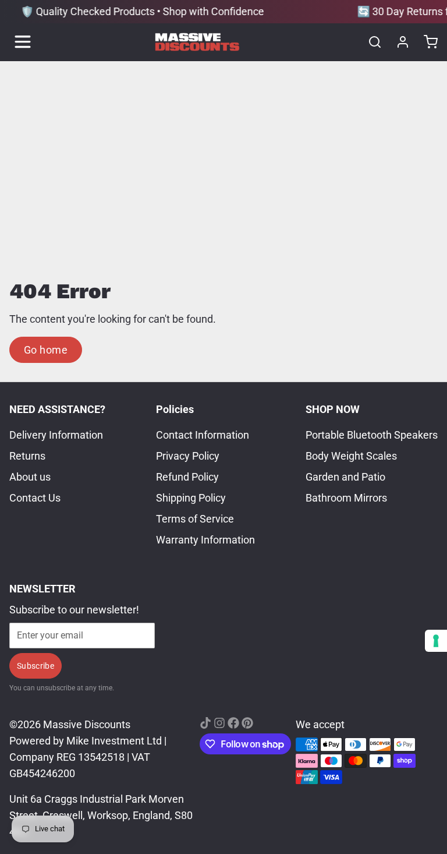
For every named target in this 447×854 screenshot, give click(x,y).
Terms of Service (195, 519)
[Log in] (398, 42)
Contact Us (35, 498)
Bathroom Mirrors (346, 498)
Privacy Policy (187, 456)
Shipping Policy (191, 498)
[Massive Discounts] (197, 42)
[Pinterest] (247, 723)
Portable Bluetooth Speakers (372, 435)
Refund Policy (187, 477)
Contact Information (202, 435)
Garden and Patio (345, 477)
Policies (175, 409)
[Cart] (426, 42)
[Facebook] (233, 723)
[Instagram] (219, 723)
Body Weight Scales (351, 456)
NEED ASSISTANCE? (57, 409)
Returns (27, 456)
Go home (46, 350)
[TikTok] (205, 723)
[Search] (370, 42)
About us (30, 477)
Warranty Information (205, 540)
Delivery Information (56, 435)
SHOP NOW (333, 409)
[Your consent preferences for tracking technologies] (436, 641)
